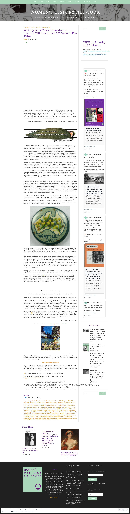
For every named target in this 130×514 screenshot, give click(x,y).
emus (38, 411)
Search (102, 29)
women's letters (46, 419)
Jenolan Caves (38, 415)
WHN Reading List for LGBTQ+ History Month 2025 (30, 450)
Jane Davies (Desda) (29, 415)
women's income (37, 419)
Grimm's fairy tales (57, 413)
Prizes (70, 1)
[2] (32, 313)
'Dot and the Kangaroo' (61, 400)
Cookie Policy (31, 511)
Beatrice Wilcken (68, 408)
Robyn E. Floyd (64, 416)
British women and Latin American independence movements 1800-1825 (69, 454)
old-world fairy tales (44, 416)
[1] (43, 275)
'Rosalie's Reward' (50, 404)
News (54, 1)
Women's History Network (65, 12)
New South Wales (28, 416)
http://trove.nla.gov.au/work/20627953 (33, 378)
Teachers (87, 1)
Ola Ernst (35, 416)
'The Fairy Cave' (60, 404)
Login (95, 1)
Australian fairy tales (49, 407)
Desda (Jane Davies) (57, 410)
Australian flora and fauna (31, 408)
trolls (39, 418)
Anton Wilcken (62, 405)
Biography (27, 27)
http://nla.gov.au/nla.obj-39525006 (58, 324)
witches (44, 418)
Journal (77, 1)
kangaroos (45, 415)
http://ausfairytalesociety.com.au (50, 362)
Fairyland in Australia (71, 411)
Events (62, 1)
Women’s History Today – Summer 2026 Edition (97, 346)
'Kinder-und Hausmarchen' (38, 404)
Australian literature (44, 408)
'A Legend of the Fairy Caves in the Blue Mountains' (41, 400)
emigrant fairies (32, 411)
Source (38, 27)
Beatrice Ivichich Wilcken (57, 408)
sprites (70, 416)
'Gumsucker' (38, 402)
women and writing (56, 418)
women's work (54, 419)
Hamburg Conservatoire (68, 413)
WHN (25, 39)
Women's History (45, 27)
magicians (60, 415)
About (41, 1)
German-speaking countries (39, 413)
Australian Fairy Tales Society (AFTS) (65, 407)
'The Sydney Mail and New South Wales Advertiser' (40, 405)
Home (34, 1)
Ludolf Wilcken (53, 415)
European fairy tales (53, 411)
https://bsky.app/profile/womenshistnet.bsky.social (96, 51)
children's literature (45, 410)
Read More (54, 497)
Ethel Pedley (44, 411)
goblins (49, 413)
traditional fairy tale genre (31, 418)
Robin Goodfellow (54, 416)
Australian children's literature (35, 407)
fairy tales (61, 411)
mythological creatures (69, 415)
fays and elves (27, 413)
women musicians (67, 418)
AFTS (56, 405)
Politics (33, 27)
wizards (48, 418)
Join (47, 1)
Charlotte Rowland (35, 410)
